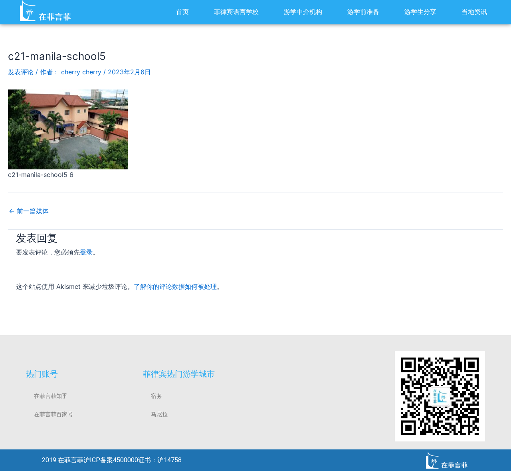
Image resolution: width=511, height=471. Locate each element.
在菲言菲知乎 (50, 396)
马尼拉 (159, 414)
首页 (182, 12)
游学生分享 (420, 12)
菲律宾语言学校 (236, 12)
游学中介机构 (303, 12)
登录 (86, 252)
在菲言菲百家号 (53, 414)
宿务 (156, 396)
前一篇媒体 (29, 211)
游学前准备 (363, 12)
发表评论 (21, 72)
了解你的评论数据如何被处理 (175, 286)
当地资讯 (474, 12)
